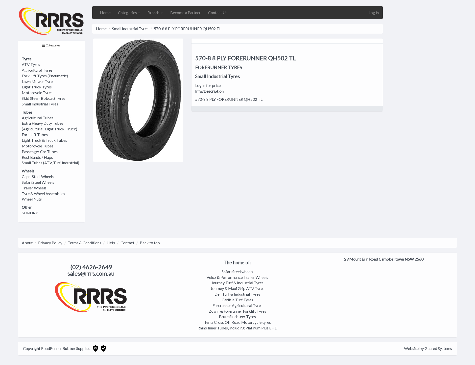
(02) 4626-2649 (91, 266)
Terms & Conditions (84, 242)
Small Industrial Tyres (40, 103)
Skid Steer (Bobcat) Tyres (43, 98)
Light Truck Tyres (37, 86)
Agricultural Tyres (37, 70)
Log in (374, 12)
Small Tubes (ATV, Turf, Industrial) (50, 162)
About (27, 242)
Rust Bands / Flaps (37, 157)
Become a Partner (185, 12)
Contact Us (217, 12)
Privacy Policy (50, 242)
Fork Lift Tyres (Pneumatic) (45, 75)
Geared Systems (438, 348)
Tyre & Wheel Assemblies (43, 193)
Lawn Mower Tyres (38, 81)
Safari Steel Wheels (38, 182)
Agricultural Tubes (37, 117)
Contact (127, 242)
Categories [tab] (52, 45)
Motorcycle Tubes (37, 145)
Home (105, 12)
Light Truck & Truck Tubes (44, 140)
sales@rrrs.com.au (91, 273)
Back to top (150, 242)
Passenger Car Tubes (40, 151)
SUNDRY (30, 212)
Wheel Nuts (32, 199)
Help (111, 242)
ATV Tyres (31, 64)
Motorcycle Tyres (37, 92)
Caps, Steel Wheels (38, 176)
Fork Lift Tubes (35, 134)
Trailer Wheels (34, 187)
